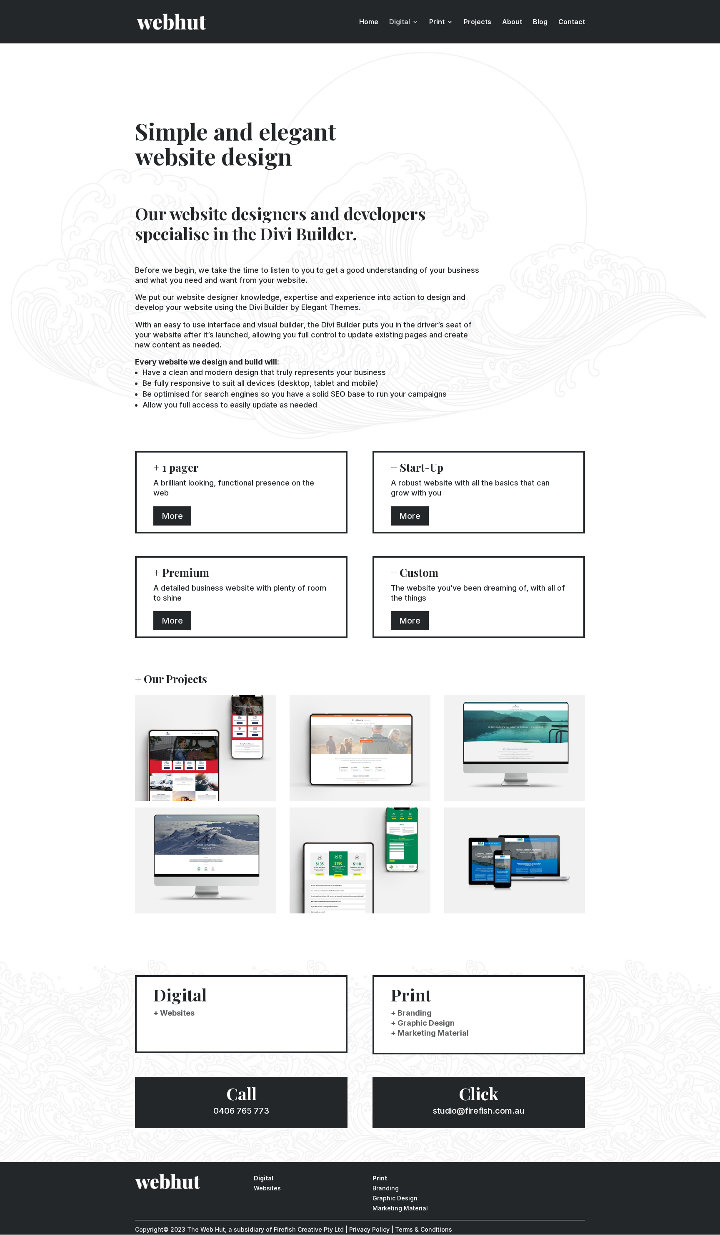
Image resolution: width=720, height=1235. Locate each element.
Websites (267, 1188)
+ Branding (411, 1013)
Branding (385, 1188)
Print (437, 22)
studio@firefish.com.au (479, 1111)
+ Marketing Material (430, 1033)
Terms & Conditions (423, 1229)
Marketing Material (400, 1208)
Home (368, 22)
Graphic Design (395, 1198)
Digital (399, 22)
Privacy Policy (369, 1229)
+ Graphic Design (423, 1023)
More (172, 516)
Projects (477, 22)
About (512, 22)
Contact (571, 22)
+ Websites (174, 1013)
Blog (540, 22)
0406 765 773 (241, 1111)
